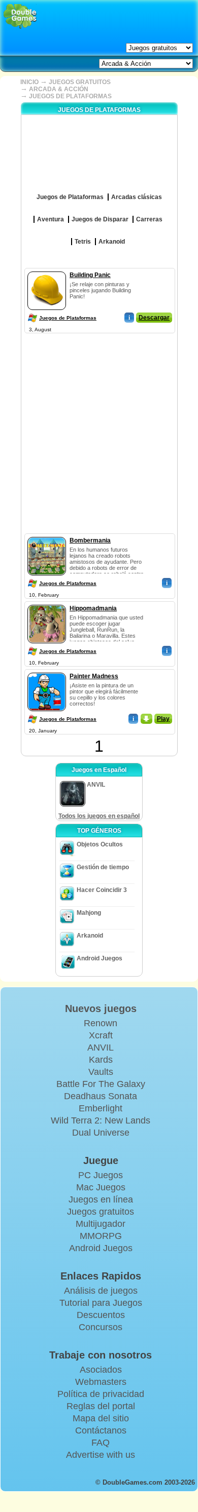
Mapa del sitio (101, 1418)
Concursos (100, 1327)
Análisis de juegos (101, 1291)
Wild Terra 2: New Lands (100, 1120)
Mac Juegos (100, 1187)
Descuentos (101, 1315)
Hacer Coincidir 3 (102, 890)
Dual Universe (100, 1133)
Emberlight (100, 1108)
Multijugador (100, 1224)
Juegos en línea (101, 1199)
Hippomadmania (93, 608)
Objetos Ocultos (100, 844)
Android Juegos (99, 958)
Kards (101, 1060)
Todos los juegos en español (99, 816)
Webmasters (100, 1382)
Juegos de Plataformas (67, 318)
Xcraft (101, 1035)
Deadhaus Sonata (100, 1096)
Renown (100, 1023)
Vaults (100, 1072)
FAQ (100, 1443)
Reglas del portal (101, 1406)
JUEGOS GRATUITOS (80, 82)
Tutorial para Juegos (100, 1303)
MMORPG (101, 1236)
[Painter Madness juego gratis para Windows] (46, 670)
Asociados (101, 1370)
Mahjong (89, 912)
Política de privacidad (100, 1394)
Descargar (154, 317)
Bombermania (90, 540)
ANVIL (100, 1047)
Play (163, 718)
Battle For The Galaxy (100, 1084)
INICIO (29, 82)
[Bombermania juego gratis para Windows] (46, 534)
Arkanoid (90, 935)
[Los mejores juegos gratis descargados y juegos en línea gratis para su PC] (20, 16)
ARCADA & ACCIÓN (58, 89)
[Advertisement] (99, 434)
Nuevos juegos (101, 1008)
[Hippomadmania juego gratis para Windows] (46, 602)
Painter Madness (94, 676)
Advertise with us (100, 1455)
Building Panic (90, 275)
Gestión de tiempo (103, 867)
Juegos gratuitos (100, 1212)
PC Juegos (100, 1175)
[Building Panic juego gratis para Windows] (46, 269)
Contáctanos (100, 1430)
